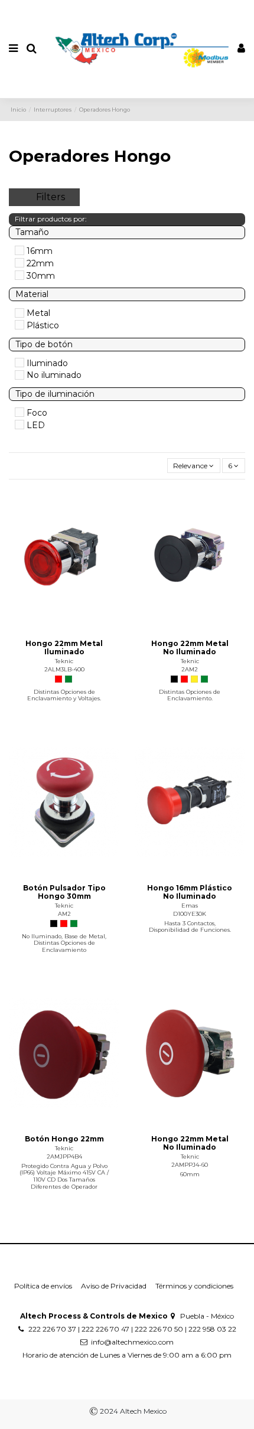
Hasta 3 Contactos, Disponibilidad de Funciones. (190, 927)
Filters (50, 197)
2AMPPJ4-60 (189, 1165)
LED (36, 425)
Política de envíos (43, 1285)
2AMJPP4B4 (64, 1156)
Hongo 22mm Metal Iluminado (64, 647)
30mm (41, 275)
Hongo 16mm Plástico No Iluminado (189, 892)
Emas (189, 905)
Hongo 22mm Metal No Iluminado (190, 647)
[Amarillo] (194, 679)
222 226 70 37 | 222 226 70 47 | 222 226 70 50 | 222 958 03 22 (132, 1328)
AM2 (64, 914)
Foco (37, 412)
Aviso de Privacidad (113, 1285)
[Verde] (68, 679)
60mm (190, 1174)
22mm (40, 263)
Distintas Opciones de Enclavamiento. (189, 695)
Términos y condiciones (194, 1285)
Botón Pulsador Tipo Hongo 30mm (64, 892)
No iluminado (54, 375)
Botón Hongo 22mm (64, 1138)
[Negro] (174, 679)
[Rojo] (58, 679)
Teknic (64, 661)
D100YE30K (189, 914)
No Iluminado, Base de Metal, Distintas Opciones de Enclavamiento (64, 943)
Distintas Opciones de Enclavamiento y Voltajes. (64, 695)
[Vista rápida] (78, 625)
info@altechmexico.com (132, 1341)
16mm (40, 251)
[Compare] (64, 625)
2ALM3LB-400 (64, 669)
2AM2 (189, 669)
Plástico (43, 325)
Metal (38, 313)
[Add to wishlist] (50, 625)
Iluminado (47, 363)
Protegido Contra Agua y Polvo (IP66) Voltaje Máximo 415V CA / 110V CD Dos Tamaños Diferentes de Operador (64, 1176)
